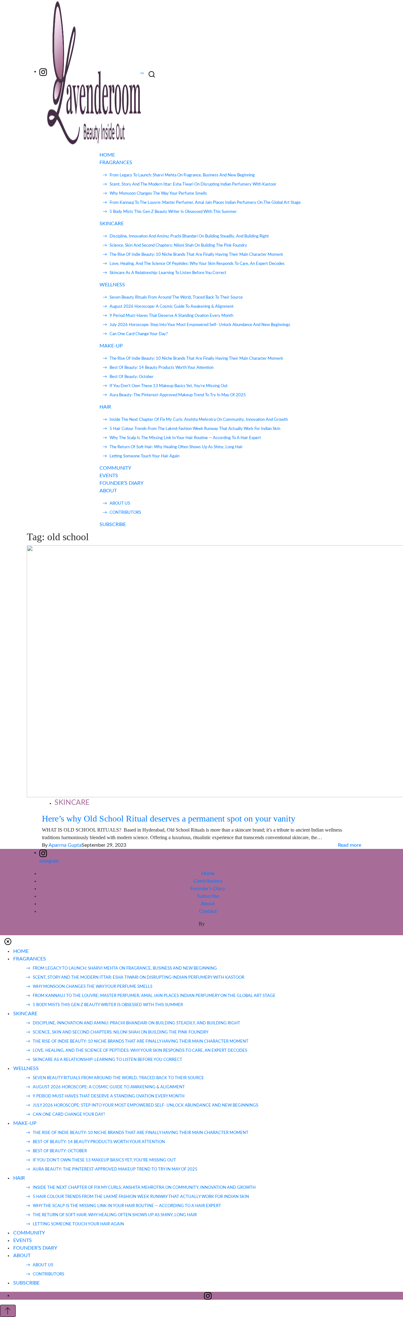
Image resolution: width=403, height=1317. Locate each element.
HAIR (105, 406)
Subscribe (208, 896)
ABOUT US (120, 503)
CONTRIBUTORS (125, 513)
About (208, 903)
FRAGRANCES (115, 162)
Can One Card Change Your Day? (139, 334)
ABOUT (108, 490)
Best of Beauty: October (132, 377)
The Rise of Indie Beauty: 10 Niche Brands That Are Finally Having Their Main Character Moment (196, 255)
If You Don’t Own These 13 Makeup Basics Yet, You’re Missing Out (169, 386)
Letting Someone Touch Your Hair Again (144, 456)
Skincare (71, 802)
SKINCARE (111, 223)
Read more (349, 845)
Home (207, 873)
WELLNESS (112, 284)
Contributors (208, 881)
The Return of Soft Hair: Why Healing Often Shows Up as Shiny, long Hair (176, 447)
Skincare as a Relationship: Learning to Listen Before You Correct (168, 273)
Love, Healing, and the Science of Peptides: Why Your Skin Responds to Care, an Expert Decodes (197, 264)
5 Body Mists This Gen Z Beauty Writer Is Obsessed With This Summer (173, 212)
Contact (208, 911)
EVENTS (108, 475)
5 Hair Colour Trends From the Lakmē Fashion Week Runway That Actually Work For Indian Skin (195, 429)
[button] (8, 941)
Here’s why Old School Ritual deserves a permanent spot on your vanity (168, 818)
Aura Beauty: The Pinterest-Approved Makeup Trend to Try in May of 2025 (178, 395)
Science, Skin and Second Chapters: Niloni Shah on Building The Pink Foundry (178, 245)
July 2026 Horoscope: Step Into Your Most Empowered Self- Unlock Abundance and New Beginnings (200, 325)
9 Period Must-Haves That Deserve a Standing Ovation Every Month (171, 316)
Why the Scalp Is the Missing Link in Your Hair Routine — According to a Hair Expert (185, 438)
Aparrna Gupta (65, 845)
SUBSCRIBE (112, 524)
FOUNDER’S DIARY (121, 483)
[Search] (152, 74)
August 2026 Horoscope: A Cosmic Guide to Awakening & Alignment (172, 307)
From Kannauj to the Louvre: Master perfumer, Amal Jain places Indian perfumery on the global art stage (205, 203)
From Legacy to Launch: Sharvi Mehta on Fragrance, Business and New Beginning (182, 175)
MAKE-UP (111, 345)
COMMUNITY (115, 468)
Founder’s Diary (207, 888)
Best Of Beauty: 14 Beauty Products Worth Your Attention (161, 368)
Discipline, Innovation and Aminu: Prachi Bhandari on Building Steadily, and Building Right (189, 236)
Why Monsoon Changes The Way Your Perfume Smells (158, 194)
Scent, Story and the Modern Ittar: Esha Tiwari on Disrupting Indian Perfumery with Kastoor (193, 184)
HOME (107, 154)
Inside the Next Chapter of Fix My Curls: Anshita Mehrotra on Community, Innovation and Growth (199, 420)
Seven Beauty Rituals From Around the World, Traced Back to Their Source (176, 297)
